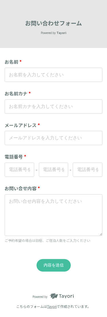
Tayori (52, 306)
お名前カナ (18, 93)
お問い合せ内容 (22, 188)
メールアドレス (22, 125)
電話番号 (15, 156)
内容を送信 (54, 265)
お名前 (13, 61)
